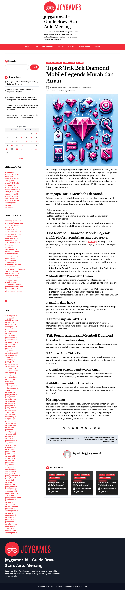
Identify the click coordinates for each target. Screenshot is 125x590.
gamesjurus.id (10, 425)
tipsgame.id (9, 390)
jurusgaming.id (10, 412)
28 (26, 149)
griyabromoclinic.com (13, 291)
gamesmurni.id (10, 423)
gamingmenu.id (11, 401)
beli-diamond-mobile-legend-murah (62, 91)
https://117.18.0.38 (12, 192)
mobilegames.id (11, 335)
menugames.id (10, 438)
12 (17, 141)
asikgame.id (9, 467)
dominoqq (92, 242)
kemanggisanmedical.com (15, 269)
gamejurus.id (10, 452)
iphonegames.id (11, 327)
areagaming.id (10, 417)
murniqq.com (10, 205)
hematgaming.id (11, 432)
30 (36, 149)
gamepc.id (9, 329)
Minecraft (71, 46)
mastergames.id (11, 471)
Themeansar (82, 586)
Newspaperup (68, 586)
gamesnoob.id (10, 500)
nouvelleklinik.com (12, 273)
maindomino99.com (12, 190)
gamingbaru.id (10, 478)
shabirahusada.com (12, 278)
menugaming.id (11, 414)
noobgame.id (10, 526)
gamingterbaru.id (11, 366)
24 (7, 149)
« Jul (21, 158)
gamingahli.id (10, 406)
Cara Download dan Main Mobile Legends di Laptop (20, 91)
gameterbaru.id (11, 346)
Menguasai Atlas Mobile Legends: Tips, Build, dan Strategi (22, 83)
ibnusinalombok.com (13, 284)
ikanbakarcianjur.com (13, 260)
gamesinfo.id (10, 333)
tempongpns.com (12, 225)
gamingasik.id (10, 403)
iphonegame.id (10, 368)
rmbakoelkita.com (12, 238)
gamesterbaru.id (11, 342)
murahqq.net (10, 185)
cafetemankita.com (13, 249)
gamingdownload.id (12, 476)
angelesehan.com (12, 240)
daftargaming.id (11, 489)
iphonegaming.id (11, 370)
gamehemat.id (10, 445)
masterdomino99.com (13, 194)
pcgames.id (9, 384)
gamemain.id (10, 449)
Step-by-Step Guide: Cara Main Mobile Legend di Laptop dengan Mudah (22, 116)
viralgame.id (9, 528)
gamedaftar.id (10, 520)
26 (17, 149)
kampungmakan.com (13, 234)
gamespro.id (9, 502)
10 (7, 141)
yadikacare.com (11, 280)
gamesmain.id (10, 427)
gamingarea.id (10, 408)
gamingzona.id (10, 410)
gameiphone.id (10, 324)
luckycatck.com (11, 236)
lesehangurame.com (13, 221)
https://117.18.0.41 (11, 187)
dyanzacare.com (11, 289)
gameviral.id (9, 517)
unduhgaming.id (11, 484)
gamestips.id (10, 344)
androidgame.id (11, 316)
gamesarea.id (10, 460)
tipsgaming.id (10, 357)
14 (26, 141)
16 (36, 141)
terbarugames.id (11, 388)
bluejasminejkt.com (12, 243)
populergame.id (11, 533)
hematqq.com (10, 203)
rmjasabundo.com (12, 251)
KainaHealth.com (11, 276)
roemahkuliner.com (12, 227)
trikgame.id (9, 318)
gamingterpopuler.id (13, 498)
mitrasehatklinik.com (13, 265)
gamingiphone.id (11, 353)
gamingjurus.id (10, 399)
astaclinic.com (10, 282)
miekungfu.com (11, 247)
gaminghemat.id (11, 395)
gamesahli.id (9, 430)
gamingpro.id (10, 482)
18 (12, 145)
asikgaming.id (10, 419)
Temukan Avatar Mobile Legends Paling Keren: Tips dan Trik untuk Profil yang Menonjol (22, 108)
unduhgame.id (10, 530)
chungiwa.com (10, 258)
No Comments (85, 87)
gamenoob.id (10, 509)
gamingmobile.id (11, 355)
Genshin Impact (47, 46)
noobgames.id (10, 515)
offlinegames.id (11, 331)
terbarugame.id (11, 386)
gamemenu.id (10, 454)
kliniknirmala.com (11, 271)
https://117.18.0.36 (12, 174)
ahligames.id (9, 443)
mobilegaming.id (11, 373)
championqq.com (11, 198)
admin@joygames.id (89, 453)
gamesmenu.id (10, 421)
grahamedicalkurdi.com (14, 287)
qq (6, 301)
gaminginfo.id (10, 392)
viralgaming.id (10, 495)
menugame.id (10, 474)
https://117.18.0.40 (12, 201)
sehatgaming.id (11, 491)
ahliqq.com (9, 176)
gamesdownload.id (12, 506)
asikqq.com (9, 172)
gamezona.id (10, 456)
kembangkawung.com (13, 256)
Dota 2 (35, 46)
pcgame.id (9, 381)
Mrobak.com (9, 245)
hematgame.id (10, 469)
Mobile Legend (84, 46)
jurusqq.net (9, 181)
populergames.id (11, 511)
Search (12, 61)
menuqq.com (10, 207)
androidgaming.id (11, 320)
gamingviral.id (10, 480)
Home (27, 46)
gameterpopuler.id (12, 524)
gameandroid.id (11, 322)
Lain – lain (60, 46)
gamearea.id (10, 463)
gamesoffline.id (11, 340)
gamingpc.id (9, 362)
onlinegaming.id (11, 379)
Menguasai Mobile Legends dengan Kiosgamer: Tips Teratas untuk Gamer (22, 99)
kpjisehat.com (10, 262)
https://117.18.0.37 (12, 196)
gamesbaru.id (10, 504)
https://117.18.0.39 (12, 179)
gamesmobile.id (11, 338)
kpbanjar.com (10, 267)
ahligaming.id (10, 436)
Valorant (97, 46)
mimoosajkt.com (11, 254)
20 (22, 145)
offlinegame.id (10, 375)
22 (31, 145)
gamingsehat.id (11, 487)
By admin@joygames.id (58, 87)
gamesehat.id (10, 522)
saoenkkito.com (11, 229)
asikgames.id (10, 447)
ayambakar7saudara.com (15, 223)
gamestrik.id (9, 349)
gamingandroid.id (11, 364)
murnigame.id (10, 458)
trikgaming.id (10, 359)
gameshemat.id (11, 441)
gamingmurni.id (11, 397)
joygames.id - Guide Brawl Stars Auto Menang (61, 21)
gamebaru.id (9, 513)
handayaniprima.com (13, 232)
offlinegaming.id (11, 377)
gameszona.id (10, 434)
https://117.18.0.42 (12, 183)
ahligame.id (9, 465)
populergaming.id (11, 493)
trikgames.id (9, 351)
